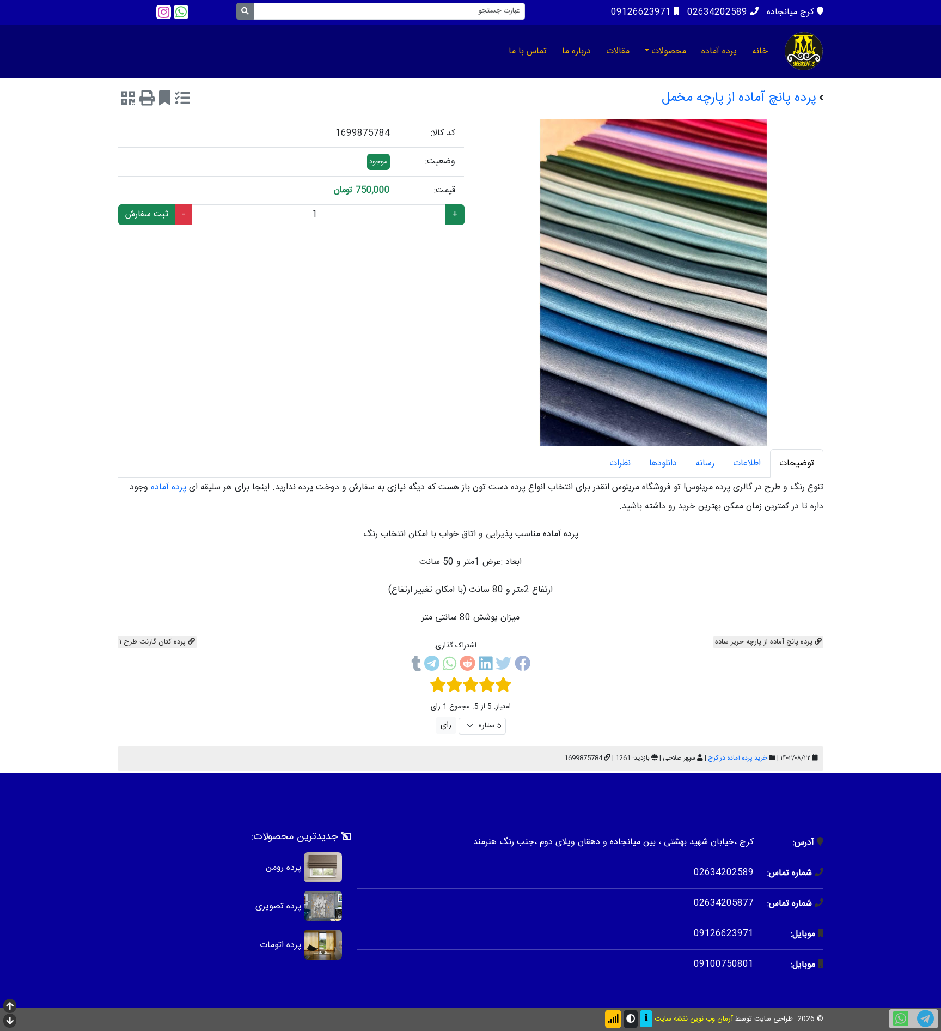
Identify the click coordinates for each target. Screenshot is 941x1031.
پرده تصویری (278, 906)
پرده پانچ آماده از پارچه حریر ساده (765, 642)
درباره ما (576, 51)
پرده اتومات (280, 944)
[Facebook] (522, 666)
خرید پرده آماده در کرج (737, 758)
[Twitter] (503, 666)
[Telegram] (432, 666)
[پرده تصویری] (323, 906)
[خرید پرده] (803, 51)
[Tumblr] (416, 666)
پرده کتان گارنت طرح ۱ (153, 642)
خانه (760, 51)
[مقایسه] (182, 100)
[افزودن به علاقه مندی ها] (164, 100)
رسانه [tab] (704, 463)
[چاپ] (147, 100)
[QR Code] (128, 100)
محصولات (668, 51)
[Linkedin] (485, 666)
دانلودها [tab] (663, 463)
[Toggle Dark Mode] (631, 1019)
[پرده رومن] (323, 867)
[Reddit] (467, 666)
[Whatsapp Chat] (900, 1019)
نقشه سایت (671, 1019)
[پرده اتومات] (323, 944)
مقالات (618, 51)
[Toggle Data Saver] (613, 1019)
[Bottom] (9, 1022)
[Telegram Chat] (925, 1019)
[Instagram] (163, 12)
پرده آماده (719, 51)
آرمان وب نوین (711, 1019)
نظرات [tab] (620, 463)
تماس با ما (528, 51)
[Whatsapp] (181, 12)
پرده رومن (283, 867)
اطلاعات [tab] (747, 463)
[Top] (9, 1007)
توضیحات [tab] (796, 463)
